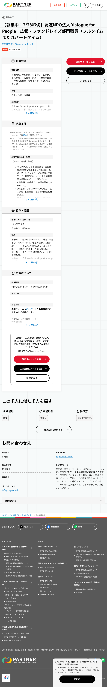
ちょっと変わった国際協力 (49, 584)
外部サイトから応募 (31, 359)
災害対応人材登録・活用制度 (86, 560)
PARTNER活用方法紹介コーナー (87, 551)
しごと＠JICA (11, 598)
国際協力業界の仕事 (13, 572)
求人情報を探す (27, 515)
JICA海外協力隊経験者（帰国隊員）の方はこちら (90, 555)
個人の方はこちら (81, 546)
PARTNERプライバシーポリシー (69, 649)
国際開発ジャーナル (47, 594)
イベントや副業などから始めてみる (15, 548)
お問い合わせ (20, 649)
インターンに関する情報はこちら (18, 611)
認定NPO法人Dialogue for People (18, 44)
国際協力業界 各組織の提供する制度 (19, 576)
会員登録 (57, 5)
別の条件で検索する (53, 429)
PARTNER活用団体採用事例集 (86, 577)
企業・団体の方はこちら (84, 565)
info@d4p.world (10, 490)
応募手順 (79, 592)
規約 (25, 135)
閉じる (77, 679)
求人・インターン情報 (14, 591)
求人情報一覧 (14, 515)
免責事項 (88, 649)
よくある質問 (7, 649)
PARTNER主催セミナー (48, 571)
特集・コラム (43, 576)
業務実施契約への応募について (87, 589)
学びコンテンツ (45, 591)
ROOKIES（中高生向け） (13, 640)
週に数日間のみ (85, 418)
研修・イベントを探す (48, 567)
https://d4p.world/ (64, 456)
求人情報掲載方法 (82, 573)
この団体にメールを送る (31, 368)
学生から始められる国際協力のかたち (15, 628)
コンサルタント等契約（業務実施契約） (87, 583)
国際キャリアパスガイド (14, 617)
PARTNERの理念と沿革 (48, 551)
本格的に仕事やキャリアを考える (15, 583)
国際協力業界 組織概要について (17, 563)
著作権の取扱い (47, 649)
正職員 (43, 418)
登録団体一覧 (45, 558)
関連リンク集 (33, 649)
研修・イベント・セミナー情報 (17, 556)
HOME (4, 515)
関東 (5, 418)
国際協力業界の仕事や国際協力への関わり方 (19, 567)
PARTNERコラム (46, 588)
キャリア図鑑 (11, 621)
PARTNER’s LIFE (46, 581)
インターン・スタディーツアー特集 (16, 633)
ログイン (73, 5)
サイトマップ (99, 649)
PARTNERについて (46, 546)
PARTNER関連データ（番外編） (15, 637)
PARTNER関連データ (47, 554)
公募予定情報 (11, 601)
